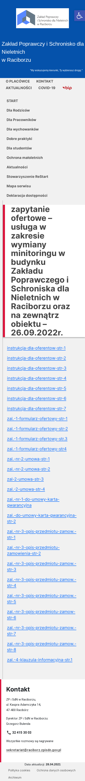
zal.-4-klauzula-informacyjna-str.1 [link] (39, 659)
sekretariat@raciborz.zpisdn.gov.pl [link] (33, 750)
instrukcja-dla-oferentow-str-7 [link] (36, 408)
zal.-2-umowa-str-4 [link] (26, 489)
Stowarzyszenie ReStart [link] (27, 177)
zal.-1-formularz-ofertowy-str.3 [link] (37, 438)
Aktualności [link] (19, 88)
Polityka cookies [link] (19, 770)
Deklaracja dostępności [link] (27, 195)
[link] (79, 15)
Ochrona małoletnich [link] (25, 158)
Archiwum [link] (14, 777)
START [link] (12, 101)
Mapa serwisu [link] (19, 186)
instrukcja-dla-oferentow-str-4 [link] (36, 378)
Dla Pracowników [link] (21, 120)
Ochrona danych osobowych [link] (56, 770)
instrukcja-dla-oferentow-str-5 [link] (36, 388)
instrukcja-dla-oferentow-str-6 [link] (36, 398)
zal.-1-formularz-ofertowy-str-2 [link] (37, 428)
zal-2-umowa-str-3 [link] (25, 479)
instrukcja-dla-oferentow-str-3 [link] (36, 368)
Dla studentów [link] (19, 148)
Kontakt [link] (44, 81)
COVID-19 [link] (46, 88)
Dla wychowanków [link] (23, 129)
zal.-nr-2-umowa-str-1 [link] (28, 458)
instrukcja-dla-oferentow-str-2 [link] (36, 358)
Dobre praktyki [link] (19, 139)
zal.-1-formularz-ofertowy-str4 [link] (37, 448)
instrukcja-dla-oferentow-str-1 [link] (36, 348)
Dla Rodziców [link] (18, 110)
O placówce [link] (18, 81)
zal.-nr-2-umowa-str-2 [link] (28, 469)
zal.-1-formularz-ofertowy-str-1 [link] (37, 418)
